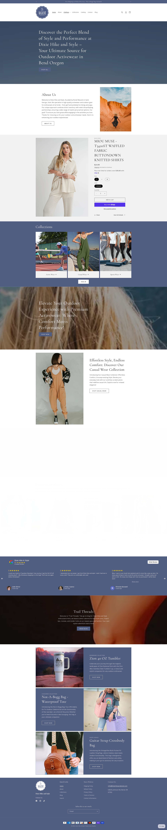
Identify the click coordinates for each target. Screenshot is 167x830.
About (61, 789)
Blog (61, 795)
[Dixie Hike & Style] (11, 562)
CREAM (98, 186)
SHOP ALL (44, 69)
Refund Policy (88, 789)
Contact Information (90, 798)
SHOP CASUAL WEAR (99, 391)
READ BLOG (83, 628)
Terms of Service (89, 795)
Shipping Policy (88, 786)
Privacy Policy (88, 792)
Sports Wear (114, 274)
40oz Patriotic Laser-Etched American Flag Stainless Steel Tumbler (101, 537)
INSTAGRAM (93, 464)
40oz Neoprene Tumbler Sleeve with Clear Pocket (61, 537)
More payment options (110, 209)
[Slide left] (80, 548)
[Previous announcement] (36, 1)
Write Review (153, 562)
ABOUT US (48, 123)
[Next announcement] (131, 1)
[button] (67, 12)
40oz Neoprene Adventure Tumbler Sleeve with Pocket (20, 537)
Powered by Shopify (90, 826)
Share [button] (98, 215)
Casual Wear (82, 274)
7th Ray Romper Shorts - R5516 (141, 537)
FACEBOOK (73, 464)
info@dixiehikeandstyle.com (117, 786)
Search (62, 798)
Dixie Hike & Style (22, 560)
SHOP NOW (45, 334)
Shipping (96, 167)
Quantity (96, 190)
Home (61, 786)
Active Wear (50, 274)
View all (83, 282)
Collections (63, 792)
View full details (118, 215)
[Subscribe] (97, 811)
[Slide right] (87, 548)
